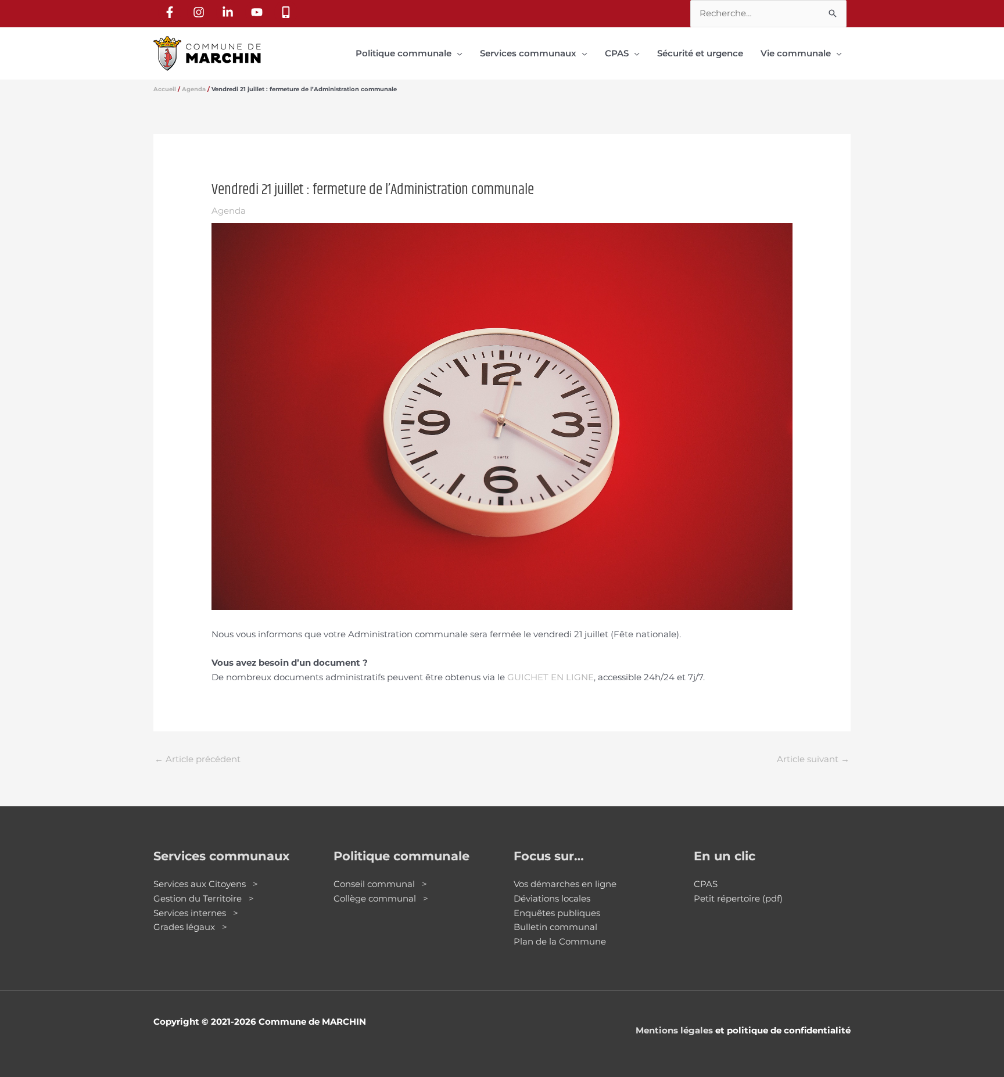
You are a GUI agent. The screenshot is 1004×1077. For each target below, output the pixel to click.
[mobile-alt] (287, 12)
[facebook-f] (171, 12)
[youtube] (258, 12)
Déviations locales (552, 898)
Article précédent (198, 758)
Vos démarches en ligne (565, 883)
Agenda (228, 210)
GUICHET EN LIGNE (550, 677)
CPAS (706, 883)
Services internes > (195, 912)
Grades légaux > (190, 926)
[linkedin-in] (229, 12)
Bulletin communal (555, 926)
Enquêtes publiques (557, 912)
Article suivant (813, 758)
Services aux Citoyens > (205, 883)
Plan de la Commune (560, 941)
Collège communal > (381, 898)
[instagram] (200, 12)
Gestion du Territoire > (203, 898)
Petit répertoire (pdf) (738, 898)
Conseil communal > (380, 883)
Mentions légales (674, 1030)
